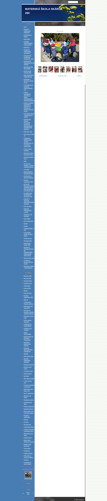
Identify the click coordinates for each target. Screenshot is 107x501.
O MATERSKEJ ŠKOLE (28, 35)
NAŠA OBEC (27, 39)
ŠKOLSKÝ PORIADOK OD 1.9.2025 (28, 210)
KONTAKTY (27, 47)
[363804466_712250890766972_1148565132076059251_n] (39, 72)
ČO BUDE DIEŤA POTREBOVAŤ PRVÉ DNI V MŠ (28, 195)
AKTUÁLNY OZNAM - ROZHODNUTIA (29, 267)
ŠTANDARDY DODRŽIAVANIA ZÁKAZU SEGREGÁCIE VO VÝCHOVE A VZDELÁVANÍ (28, 142)
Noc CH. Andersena (28, 393)
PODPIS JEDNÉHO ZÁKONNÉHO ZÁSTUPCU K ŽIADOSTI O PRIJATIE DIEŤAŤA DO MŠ (29, 107)
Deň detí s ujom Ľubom (28, 367)
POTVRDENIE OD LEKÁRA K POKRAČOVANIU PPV (28, 87)
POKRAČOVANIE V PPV (29, 229)
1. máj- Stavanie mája (28, 381)
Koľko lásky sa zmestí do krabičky (28, 456)
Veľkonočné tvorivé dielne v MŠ (28, 390)
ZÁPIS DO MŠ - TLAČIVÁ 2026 (28, 72)
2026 (28, 494)
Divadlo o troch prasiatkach (27, 445)
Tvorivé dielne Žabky (29, 427)
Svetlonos (26, 460)
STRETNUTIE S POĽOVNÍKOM (28, 325)
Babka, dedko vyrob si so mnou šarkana (29, 412)
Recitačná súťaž (28, 238)
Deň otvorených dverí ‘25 (29, 135)
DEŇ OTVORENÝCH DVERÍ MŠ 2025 (29, 76)
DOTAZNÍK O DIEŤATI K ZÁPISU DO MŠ (28, 81)
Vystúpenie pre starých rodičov (27, 463)
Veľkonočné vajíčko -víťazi (29, 158)
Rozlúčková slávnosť (29, 364)
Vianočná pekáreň (28, 453)
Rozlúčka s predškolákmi (27, 416)
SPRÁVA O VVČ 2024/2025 (28, 215)
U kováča (26, 422)
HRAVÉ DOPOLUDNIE (27, 333)
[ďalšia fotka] (80, 47)
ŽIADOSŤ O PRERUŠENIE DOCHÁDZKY (27, 51)
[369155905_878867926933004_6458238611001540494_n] (45, 72)
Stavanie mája (27, 424)
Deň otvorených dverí (29, 258)
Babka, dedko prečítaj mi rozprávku (29, 441)
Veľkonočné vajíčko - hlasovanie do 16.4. (29, 153)
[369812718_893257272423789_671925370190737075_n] (56, 72)
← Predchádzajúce (42, 75)
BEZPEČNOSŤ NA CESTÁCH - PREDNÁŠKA (28, 338)
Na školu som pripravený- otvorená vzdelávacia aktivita (29, 165)
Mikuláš (26, 226)
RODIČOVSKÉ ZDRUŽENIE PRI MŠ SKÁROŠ (29, 63)
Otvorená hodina (28, 240)
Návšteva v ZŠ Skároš (27, 396)
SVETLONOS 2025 (28, 221)
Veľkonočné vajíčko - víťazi (29, 317)
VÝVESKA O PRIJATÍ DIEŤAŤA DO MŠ (28, 262)
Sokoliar (26, 223)
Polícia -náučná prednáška (27, 321)
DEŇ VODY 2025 (28, 131)
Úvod (39, 24)
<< (23, 493)
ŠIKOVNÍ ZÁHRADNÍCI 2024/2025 (27, 360)
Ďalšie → (79, 75)
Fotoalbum (43, 24)
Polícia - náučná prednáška (28, 149)
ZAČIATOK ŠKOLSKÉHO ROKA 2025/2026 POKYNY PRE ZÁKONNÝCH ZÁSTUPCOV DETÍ (29, 187)
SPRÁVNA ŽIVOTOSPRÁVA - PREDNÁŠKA (28, 350)
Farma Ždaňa (27, 218)
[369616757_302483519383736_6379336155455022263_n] (50, 72)
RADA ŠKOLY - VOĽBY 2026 (27, 244)
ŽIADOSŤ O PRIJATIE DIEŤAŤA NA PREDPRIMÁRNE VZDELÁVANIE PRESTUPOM (29, 251)
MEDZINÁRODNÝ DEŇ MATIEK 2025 (28, 172)
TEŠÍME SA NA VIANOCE (28, 329)
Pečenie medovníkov (29, 406)
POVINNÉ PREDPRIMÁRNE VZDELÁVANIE (28, 43)
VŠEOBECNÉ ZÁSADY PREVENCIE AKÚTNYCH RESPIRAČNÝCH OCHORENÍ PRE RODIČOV (28, 124)
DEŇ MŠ (26, 354)
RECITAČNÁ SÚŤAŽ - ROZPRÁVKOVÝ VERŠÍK (29, 115)
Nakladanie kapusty (28, 409)
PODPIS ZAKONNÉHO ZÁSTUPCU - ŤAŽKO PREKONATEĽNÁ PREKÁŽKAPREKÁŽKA (29, 96)
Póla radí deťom (28, 206)
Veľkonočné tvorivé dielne (28, 434)
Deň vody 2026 (27, 278)
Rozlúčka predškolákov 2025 (28, 181)
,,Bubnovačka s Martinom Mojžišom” (29, 176)
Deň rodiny (26, 376)
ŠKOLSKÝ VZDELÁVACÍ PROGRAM (27, 31)
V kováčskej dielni (28, 371)
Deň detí (26, 419)
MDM (25, 161)
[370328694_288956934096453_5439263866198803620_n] (68, 72)
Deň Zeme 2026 (28, 276)
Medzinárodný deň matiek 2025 (28, 307)
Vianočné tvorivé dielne (28, 403)
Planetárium (27, 451)
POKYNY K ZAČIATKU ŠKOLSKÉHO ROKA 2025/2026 (29, 201)
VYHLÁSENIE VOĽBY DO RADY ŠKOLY (28, 234)
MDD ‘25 (26, 299)
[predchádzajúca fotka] (40, 47)
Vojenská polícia (28, 437)
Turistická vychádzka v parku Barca (29, 386)
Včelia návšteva (28, 373)
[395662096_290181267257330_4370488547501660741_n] (74, 72)
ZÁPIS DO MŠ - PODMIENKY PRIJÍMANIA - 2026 (28, 57)
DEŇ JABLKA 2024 (28, 356)
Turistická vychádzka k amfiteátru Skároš (29, 430)
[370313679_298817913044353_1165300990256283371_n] (62, 72)
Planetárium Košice (28, 400)
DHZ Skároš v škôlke (29, 378)
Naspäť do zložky (62, 75)
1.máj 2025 (26, 169)
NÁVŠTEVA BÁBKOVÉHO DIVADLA (27, 344)
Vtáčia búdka (27, 285)
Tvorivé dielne (27, 448)
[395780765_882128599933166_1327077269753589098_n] (80, 72)
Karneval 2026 (27, 288)
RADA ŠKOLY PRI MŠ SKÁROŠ (28, 67)
